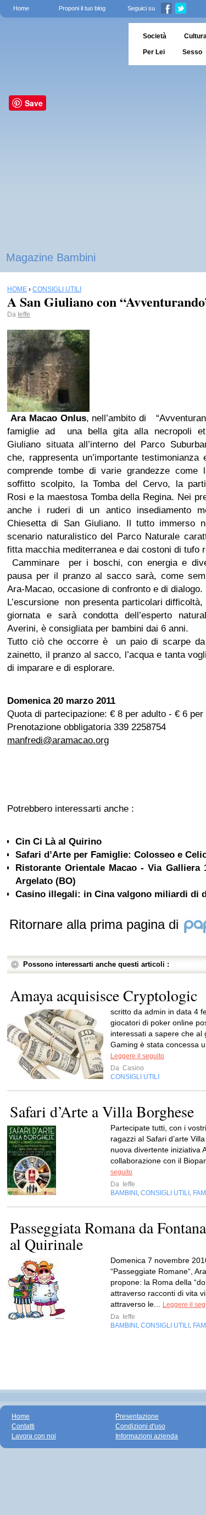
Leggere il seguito (137, 1056)
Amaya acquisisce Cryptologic (103, 995)
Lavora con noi (34, 1436)
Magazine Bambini (51, 257)
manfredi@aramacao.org (58, 740)
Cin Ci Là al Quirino (58, 841)
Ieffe (24, 314)
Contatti (23, 1426)
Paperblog (60, 44)
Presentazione (137, 1416)
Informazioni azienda (146, 1436)
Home (21, 8)
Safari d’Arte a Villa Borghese (102, 1111)
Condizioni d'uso (140, 1426)
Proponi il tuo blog (82, 8)
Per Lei (154, 52)
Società (154, 36)
